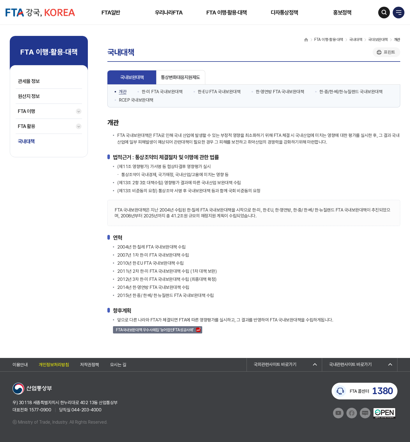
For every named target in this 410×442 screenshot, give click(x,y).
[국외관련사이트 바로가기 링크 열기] (284, 364)
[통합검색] (384, 12)
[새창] (32, 388)
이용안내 (20, 364)
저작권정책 (89, 364)
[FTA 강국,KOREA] (40, 12)
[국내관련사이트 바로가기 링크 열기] (359, 364)
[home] (306, 39)
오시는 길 (118, 364)
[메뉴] (398, 12)
